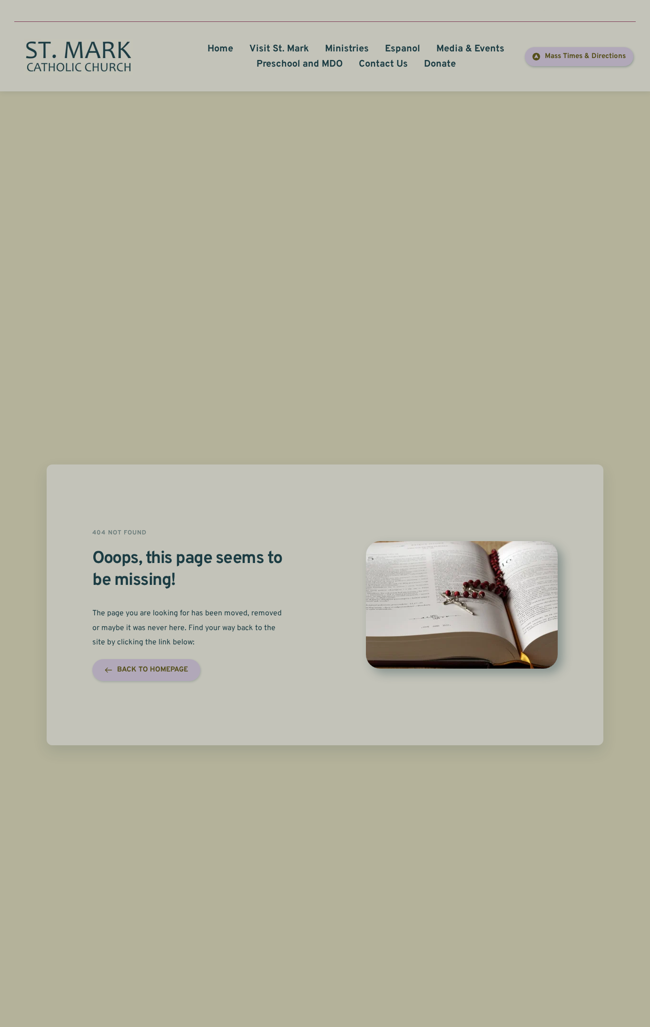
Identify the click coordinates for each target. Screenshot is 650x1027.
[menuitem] (220, 49)
